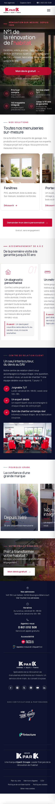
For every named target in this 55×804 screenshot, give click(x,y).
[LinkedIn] (44, 687)
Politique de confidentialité (19, 784)
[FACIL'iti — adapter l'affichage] (27, 642)
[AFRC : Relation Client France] (27, 715)
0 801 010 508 (27, 627)
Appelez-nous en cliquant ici (29, 646)
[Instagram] (17, 687)
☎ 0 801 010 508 (44, 2)
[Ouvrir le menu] (48, 10)
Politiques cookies (40, 784)
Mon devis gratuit (28, 71)
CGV (42, 780)
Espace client (25, 2)
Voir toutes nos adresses (27, 597)
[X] (24, 687)
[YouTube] (37, 687)
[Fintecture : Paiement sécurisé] (27, 734)
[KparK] (12, 10)
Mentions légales (31, 780)
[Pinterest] (30, 687)
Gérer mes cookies (27, 788)
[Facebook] (10, 687)
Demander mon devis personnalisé (27, 222)
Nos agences (9, 2)
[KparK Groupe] (27, 756)
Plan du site (16, 780)
